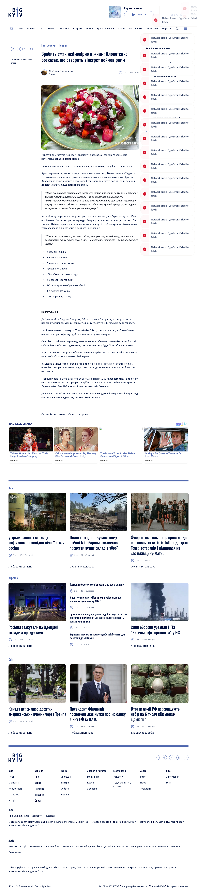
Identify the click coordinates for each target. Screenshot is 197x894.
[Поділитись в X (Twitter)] (24, 49)
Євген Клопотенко (19, 59)
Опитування (172, 777)
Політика (64, 28)
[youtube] (186, 757)
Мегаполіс (122, 846)
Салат (30, 59)
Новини (63, 45)
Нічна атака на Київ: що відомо (165, 98)
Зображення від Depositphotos (33, 886)
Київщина (136, 846)
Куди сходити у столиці (122, 784)
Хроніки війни (51, 846)
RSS (11, 886)
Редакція (49, 816)
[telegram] (157, 757)
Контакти (36, 816)
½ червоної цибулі (57, 268)
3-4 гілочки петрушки (58, 291)
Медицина (93, 777)
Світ (42, 28)
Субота (65, 789)
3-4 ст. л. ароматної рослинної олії (66, 285)
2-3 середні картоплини (60, 280)
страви (14, 63)
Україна (31, 28)
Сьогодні (66, 777)
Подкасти (145, 789)
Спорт (121, 28)
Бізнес (51, 28)
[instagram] (178, 757)
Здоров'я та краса (96, 771)
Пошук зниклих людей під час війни (82, 846)
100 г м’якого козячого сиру (62, 274)
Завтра (65, 782)
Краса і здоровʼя (105, 28)
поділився (83, 166)
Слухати (141, 14)
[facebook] (164, 757)
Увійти (174, 15)
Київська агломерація (156, 846)
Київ (21, 28)
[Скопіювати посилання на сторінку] (30, 49)
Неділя (65, 794)
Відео (143, 782)
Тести (169, 782)
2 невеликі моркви (57, 257)
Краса (90, 782)
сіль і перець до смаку (59, 296)
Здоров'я (92, 789)
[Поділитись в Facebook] (19, 49)
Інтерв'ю (77, 28)
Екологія (176, 846)
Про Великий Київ (19, 816)
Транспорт (14, 794)
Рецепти (118, 777)
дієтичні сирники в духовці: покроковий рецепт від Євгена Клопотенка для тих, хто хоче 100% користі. (89, 395)
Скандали (14, 782)
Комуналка (36, 846)
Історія (12, 800)
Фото (143, 777)
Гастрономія (135, 28)
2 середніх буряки (56, 252)
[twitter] (171, 757)
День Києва (15, 852)
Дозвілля (109, 846)
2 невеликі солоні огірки (60, 263)
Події (12, 777)
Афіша (89, 28)
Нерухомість (15, 789)
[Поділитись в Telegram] (13, 49)
